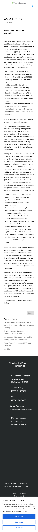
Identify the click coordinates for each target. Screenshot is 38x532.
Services (7, 486)
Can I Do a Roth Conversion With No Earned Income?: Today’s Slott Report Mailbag (19, 325)
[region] (19, 514)
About (13, 483)
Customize (19, 522)
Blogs (27, 486)
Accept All (19, 516)
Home (6, 483)
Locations (23, 483)
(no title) (7, 349)
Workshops (17, 486)
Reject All (19, 528)
